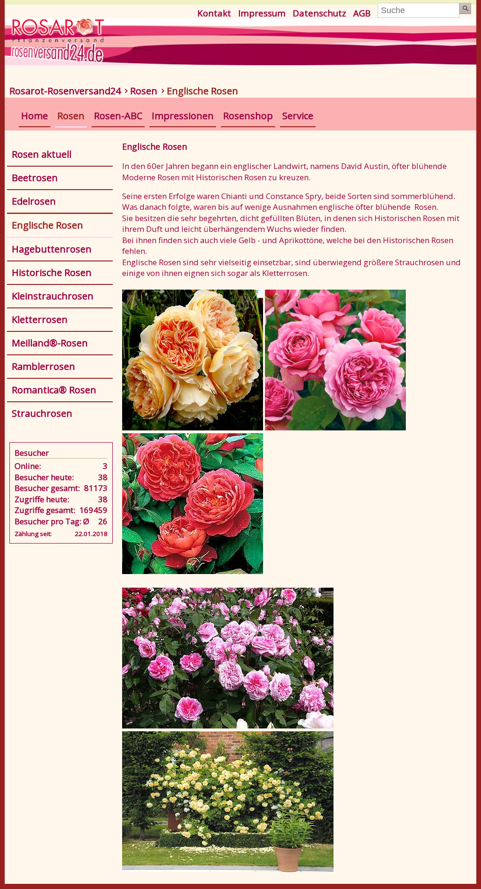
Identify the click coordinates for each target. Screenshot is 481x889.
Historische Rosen (52, 272)
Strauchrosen (42, 413)
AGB (362, 13)
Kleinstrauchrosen (52, 296)
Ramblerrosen (43, 366)
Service (297, 115)
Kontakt (214, 13)
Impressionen (183, 115)
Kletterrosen (40, 319)
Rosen (143, 90)
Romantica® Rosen (54, 389)
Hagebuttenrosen (52, 249)
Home (34, 115)
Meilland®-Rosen (50, 343)
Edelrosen (34, 201)
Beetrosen (35, 177)
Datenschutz (319, 13)
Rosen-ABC (118, 115)
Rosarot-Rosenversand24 (65, 90)
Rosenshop (248, 115)
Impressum (262, 13)
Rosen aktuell (41, 154)
